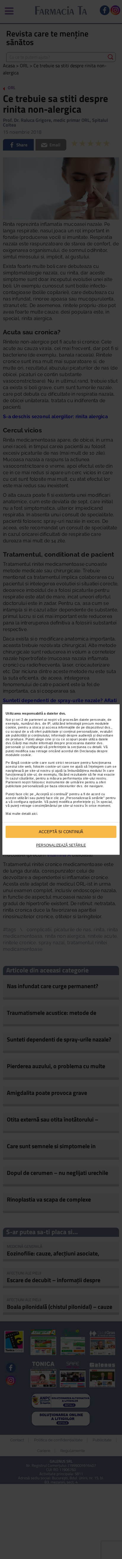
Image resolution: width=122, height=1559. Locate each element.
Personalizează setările (61, 845)
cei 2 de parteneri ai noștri (36, 719)
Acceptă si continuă (61, 832)
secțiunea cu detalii (86, 747)
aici (34, 813)
